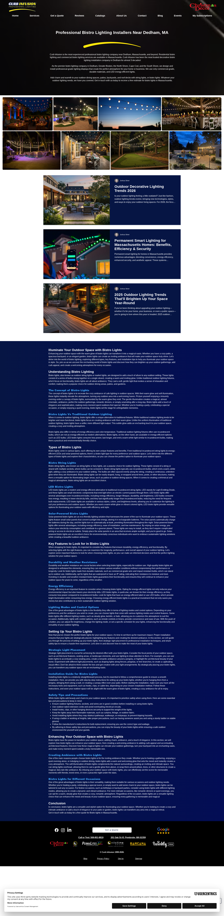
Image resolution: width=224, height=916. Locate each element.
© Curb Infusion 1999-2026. (112, 852)
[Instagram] (62, 830)
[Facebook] (56, 830)
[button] (34, 15)
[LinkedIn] (69, 830)
